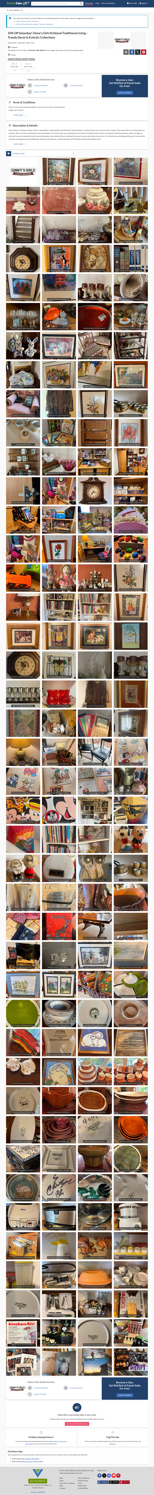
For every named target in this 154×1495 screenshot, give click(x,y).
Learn (62, 1481)
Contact (62, 1488)
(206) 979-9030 (40, 92)
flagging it (113, 1444)
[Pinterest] (118, 1475)
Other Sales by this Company (27, 21)
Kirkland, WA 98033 (32, 1459)
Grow (67, 1483)
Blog (61, 1486)
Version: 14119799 (38, 1492)
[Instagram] (109, 1475)
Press (80, 1483)
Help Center (82, 1486)
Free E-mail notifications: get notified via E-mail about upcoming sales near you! (76, 1472)
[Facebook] (99, 1475)
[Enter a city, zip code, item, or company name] (80, 4)
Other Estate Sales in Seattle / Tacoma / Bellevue (34, 24)
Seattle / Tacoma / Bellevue (29, 1461)
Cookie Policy (83, 1488)
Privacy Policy (83, 1481)
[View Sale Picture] (23, 171)
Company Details (76, 85)
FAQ (61, 1478)
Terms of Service (83, 1478)
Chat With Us (39, 1481)
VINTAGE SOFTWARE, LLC (43, 1485)
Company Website (41, 85)
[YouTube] (114, 1475)
